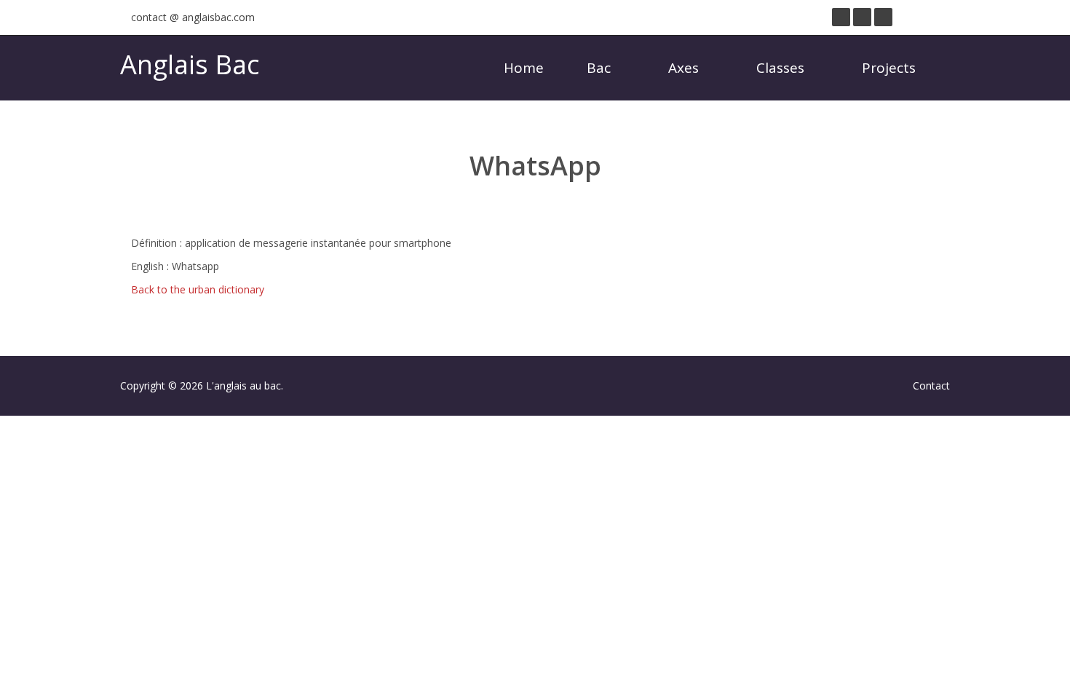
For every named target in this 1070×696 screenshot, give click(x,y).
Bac (600, 67)
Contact (931, 385)
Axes (685, 67)
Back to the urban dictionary (197, 289)
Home (524, 67)
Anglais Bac (189, 64)
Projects (890, 67)
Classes (782, 67)
